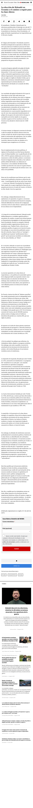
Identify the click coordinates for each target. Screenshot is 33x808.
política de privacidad (9, 542)
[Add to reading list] (29, 21)
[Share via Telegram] (19, 21)
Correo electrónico (8, 521)
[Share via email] (24, 21)
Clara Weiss (3, 15)
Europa (20, 574)
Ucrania (4, 574)
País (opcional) (7, 528)
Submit (16, 548)
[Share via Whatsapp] (14, 21)
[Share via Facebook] (3, 21)
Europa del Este (12, 574)
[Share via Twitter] (8, 21)
